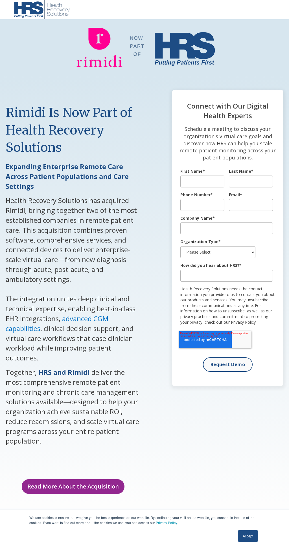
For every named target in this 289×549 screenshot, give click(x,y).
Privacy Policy (166, 522)
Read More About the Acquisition (73, 486)
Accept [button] (248, 535)
